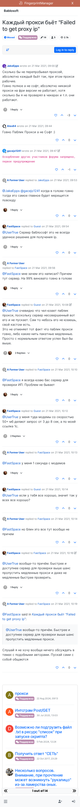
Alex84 (11, 126)
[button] (6, 801)
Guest (37, 226)
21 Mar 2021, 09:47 (45, 150)
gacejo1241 (14, 150)
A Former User (15, 180)
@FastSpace (11, 274)
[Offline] (4, 126)
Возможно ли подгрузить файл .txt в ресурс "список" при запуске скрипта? (43, 732)
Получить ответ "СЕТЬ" (36, 753)
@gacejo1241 (30, 191)
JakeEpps (13, 65)
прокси (21, 693)
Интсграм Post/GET (32, 710)
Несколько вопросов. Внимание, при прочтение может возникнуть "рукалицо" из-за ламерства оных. (43, 777)
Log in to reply (65, 49)
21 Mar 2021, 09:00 (43, 65)
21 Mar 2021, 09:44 (40, 126)
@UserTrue (10, 232)
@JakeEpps (11, 191)
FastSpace (13, 226)
